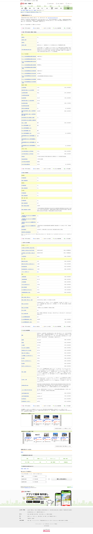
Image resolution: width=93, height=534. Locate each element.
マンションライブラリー (35, 520)
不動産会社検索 (42, 520)
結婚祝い (23, 37)
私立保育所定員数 (25, 103)
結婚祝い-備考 (24, 39)
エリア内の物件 (68, 28)
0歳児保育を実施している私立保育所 (28, 100)
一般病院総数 (24, 276)
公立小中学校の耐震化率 (26, 164)
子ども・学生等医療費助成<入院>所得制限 (29, 79)
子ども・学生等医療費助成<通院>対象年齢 (29, 56)
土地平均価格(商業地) (25, 396)
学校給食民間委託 (25, 159)
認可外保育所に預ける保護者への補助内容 (29, 120)
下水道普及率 (24, 256)
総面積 (23, 339)
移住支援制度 (24, 229)
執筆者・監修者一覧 (61, 520)
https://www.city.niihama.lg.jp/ (53, 17)
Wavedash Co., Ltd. (27, 487)
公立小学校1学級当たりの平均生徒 (27, 151)
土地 (40, 462)
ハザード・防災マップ (25, 271)
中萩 (27, 468)
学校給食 (23, 156)
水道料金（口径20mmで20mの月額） (28, 250)
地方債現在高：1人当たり (26, 401)
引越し (31, 520)
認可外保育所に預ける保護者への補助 (28, 117)
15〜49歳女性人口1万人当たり (27, 289)
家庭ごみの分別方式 (25, 303)
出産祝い (23, 42)
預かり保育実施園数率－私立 (26, 133)
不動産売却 (29, 518)
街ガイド (51, 520)
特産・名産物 (24, 371)
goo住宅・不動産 (22, 509)
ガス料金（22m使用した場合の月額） (28, 247)
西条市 (22, 452)
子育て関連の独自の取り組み (26, 49)
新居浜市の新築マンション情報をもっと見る (63, 428)
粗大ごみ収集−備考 (25, 313)
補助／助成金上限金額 (25, 205)
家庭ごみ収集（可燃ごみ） (26, 297)
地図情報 (66, 520)
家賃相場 (50, 514)
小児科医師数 (24, 281)
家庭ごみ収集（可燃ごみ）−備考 (27, 299)
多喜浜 (22, 468)
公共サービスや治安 (47, 28)
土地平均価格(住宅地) (25, 393)
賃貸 (27, 458)
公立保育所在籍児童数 (25, 95)
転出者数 (23, 363)
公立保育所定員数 (25, 92)
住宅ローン (55, 516)
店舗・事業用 (53, 462)
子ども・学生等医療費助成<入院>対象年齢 (29, 70)
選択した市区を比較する (61, 479)
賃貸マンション (43, 514)
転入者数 (23, 358)
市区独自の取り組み (25, 385)
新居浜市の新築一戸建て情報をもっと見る (63, 446)
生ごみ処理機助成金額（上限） (27, 319)
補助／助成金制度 (25, 180)
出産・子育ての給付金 (26, 28)
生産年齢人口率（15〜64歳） (27, 350)
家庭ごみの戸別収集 (25, 307)
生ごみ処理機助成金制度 (26, 316)
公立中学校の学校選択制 (26, 161)
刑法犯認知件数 (24, 266)
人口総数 (23, 345)
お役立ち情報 (21, 520)
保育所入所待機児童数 (25, 108)
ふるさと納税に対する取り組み (27, 389)
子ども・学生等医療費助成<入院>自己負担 (29, 73)
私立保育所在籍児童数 (25, 105)
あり (38, 271)
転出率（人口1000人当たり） (27, 366)
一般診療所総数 (24, 279)
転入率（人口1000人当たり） (27, 360)
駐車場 (48, 514)
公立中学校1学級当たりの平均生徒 (27, 153)
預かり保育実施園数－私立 (26, 130)
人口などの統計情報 (57, 28)
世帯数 (23, 342)
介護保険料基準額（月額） (26, 292)
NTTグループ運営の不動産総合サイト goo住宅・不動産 (29, 0)
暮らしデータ (47, 520)
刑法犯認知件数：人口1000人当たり (28, 269)
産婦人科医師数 (24, 287)
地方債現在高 (24, 398)
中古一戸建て (27, 462)
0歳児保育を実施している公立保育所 (28, 90)
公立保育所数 (24, 87)
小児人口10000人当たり (26, 284)
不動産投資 (66, 462)
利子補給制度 (24, 177)
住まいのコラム (55, 520)
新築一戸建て (65, 458)
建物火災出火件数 (25, 261)
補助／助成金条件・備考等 (26, 209)
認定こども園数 (24, 122)
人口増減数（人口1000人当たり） (27, 355)
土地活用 (33, 518)
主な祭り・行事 (24, 379)
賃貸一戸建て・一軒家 (37, 514)
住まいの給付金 (37, 28)
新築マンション (40, 458)
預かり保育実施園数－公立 (26, 125)
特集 (28, 520)
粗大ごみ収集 (24, 310)
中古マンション (53, 458)
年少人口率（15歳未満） (26, 347)
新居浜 (25, 468)
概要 (22, 335)
